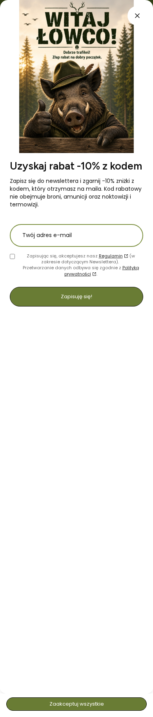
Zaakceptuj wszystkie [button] (76, 704)
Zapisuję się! (76, 296)
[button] (137, 16)
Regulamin (111, 256)
